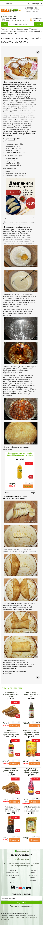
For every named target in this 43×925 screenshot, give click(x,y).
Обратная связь (23, 859)
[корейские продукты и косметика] (2, 7)
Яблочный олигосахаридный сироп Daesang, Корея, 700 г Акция (11, 734)
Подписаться (21, 903)
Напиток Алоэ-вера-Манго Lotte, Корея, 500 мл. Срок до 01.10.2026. (20, 454)
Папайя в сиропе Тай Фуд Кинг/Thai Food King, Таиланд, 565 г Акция (31, 734)
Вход (28, 4)
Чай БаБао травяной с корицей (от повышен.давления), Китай (31, 810)
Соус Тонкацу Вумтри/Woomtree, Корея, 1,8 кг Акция (31, 771)
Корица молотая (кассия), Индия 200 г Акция (11, 694)
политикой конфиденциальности (12, 917)
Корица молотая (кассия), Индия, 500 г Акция (11, 771)
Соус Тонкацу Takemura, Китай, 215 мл (31, 694)
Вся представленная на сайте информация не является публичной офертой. (21, 864)
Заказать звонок (31, 12)
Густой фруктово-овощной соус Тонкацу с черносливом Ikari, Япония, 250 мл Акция (11, 810)
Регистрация (37, 4)
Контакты (8, 4)
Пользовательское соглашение (21, 906)
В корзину (28, 486)
